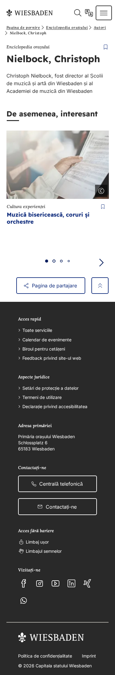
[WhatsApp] (23, 600)
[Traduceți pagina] (89, 13)
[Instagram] (39, 583)
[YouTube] (55, 583)
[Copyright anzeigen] (100, 189)
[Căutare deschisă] (77, 13)
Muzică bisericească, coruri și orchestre (48, 218)
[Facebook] (23, 583)
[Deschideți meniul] (104, 13)
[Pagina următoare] (101, 262)
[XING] (87, 583)
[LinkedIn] (71, 583)
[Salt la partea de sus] (100, 285)
